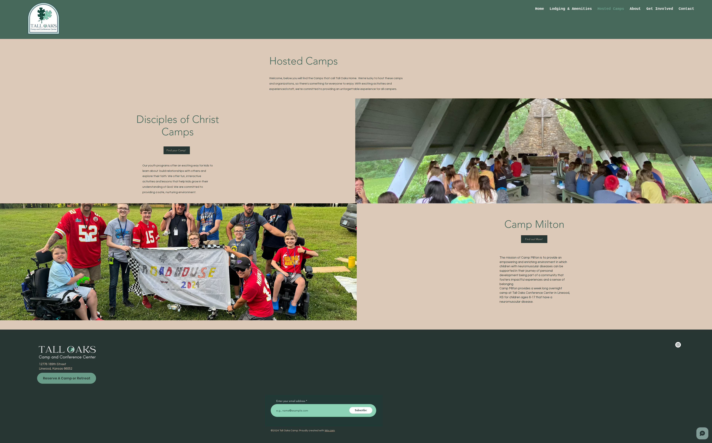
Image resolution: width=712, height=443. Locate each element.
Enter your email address (290, 401)
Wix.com (330, 430)
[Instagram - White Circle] (678, 345)
